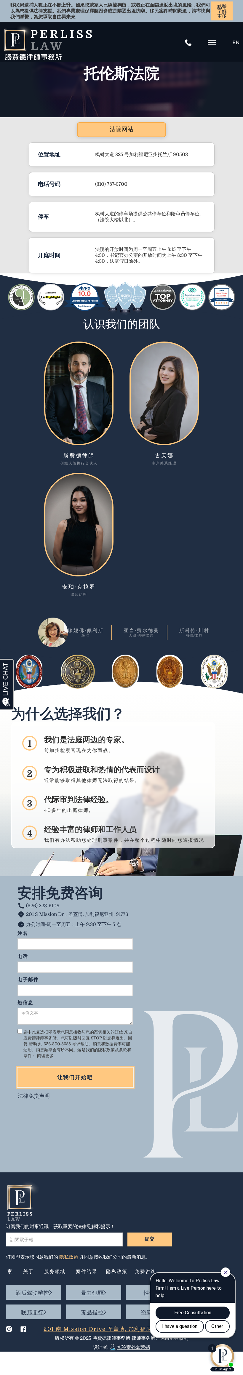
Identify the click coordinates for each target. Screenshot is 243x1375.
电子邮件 (28, 980)
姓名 (22, 934)
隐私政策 (116, 1272)
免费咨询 (145, 1272)
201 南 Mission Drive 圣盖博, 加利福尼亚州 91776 (112, 1329)
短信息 (25, 1003)
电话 (22, 957)
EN (236, 42)
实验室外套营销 (133, 1347)
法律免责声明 (34, 1096)
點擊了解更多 (222, 11)
